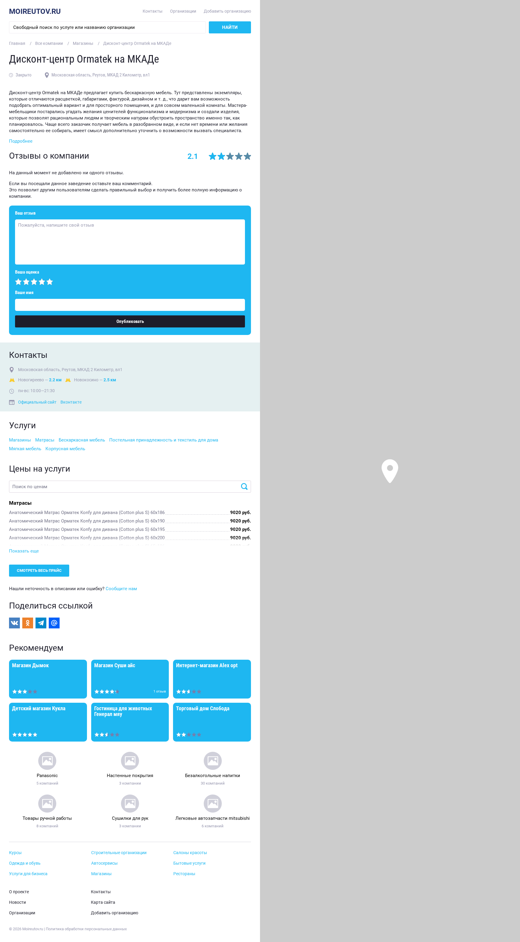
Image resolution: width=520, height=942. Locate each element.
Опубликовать (130, 321)
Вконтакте (71, 402)
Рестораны (184, 873)
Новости (17, 902)
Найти (230, 27)
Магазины (20, 440)
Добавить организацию (227, 11)
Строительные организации (119, 852)
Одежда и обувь (25, 863)
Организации (183, 11)
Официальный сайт (37, 402)
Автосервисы (104, 863)
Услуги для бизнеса (28, 873)
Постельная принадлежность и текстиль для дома (163, 440)
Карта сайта (103, 902)
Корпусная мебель (65, 448)
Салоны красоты (190, 852)
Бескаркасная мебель (82, 440)
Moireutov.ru (35, 11)
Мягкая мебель (25, 448)
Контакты (152, 11)
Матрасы (44, 440)
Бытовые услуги (189, 863)
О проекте (19, 891)
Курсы (15, 852)
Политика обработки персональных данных (86, 929)
